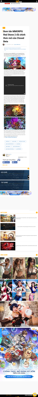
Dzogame (9, 155)
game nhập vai (8, 146)
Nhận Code (26, 218)
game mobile (14, 141)
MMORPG (10, 154)
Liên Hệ (7, 395)
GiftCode (3, 212)
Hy (5, 44)
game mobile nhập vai (16, 146)
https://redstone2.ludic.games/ (11, 137)
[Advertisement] (19, 19)
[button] (28, 178)
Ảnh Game (4, 255)
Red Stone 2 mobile (22, 141)
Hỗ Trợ (10, 395)
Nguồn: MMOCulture (17, 44)
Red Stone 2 (8, 141)
